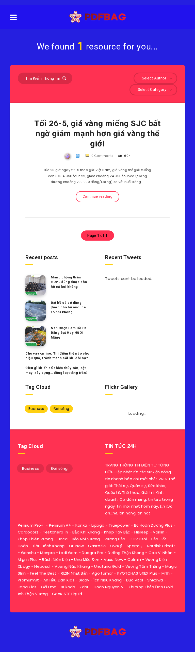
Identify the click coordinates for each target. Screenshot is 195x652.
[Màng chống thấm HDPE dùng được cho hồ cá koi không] (35, 285)
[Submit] (64, 77)
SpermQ (135, 545)
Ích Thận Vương (33, 593)
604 (127, 155)
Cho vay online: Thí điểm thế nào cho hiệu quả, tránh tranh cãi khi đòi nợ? (57, 356)
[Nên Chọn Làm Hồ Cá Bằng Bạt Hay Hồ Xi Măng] (35, 336)
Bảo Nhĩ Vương (86, 539)
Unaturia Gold (107, 566)
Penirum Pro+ (31, 525)
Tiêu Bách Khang (48, 545)
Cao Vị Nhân (160, 552)
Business (36, 408)
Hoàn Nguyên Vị (109, 587)
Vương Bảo (114, 539)
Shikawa (155, 580)
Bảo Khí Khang (86, 532)
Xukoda (68, 587)
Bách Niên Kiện (56, 559)
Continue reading (97, 196)
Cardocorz (28, 532)
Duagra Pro (92, 552)
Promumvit (28, 580)
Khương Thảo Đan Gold (151, 587)
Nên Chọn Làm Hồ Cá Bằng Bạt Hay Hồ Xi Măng (69, 333)
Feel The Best (43, 573)
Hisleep (141, 532)
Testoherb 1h (55, 532)
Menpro (47, 552)
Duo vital (134, 580)
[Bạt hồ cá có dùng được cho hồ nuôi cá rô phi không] (35, 310)
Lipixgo (97, 525)
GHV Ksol (138, 539)
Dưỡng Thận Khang (126, 552)
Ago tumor (102, 573)
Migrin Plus (28, 559)
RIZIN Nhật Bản (74, 573)
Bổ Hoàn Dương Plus (153, 525)
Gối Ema (49, 587)
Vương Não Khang (72, 566)
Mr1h (165, 573)
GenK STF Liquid (67, 593)
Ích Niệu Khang (107, 580)
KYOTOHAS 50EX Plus (137, 573)
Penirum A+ (60, 525)
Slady (84, 580)
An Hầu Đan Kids (59, 580)
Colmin (134, 559)
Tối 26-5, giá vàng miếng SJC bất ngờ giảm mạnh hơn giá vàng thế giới (97, 133)
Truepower (119, 525)
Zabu (84, 587)
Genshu (28, 552)
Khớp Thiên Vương (35, 539)
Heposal (42, 566)
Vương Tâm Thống (143, 566)
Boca (63, 539)
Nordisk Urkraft (161, 545)
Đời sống (61, 408)
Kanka (81, 525)
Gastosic (97, 545)
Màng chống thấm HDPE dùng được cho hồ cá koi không (69, 282)
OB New (76, 545)
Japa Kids (27, 587)
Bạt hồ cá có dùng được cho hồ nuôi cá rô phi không (68, 307)
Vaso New (113, 559)
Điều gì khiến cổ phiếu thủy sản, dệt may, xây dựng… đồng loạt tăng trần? (56, 370)
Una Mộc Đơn (86, 559)
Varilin (158, 532)
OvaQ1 (116, 545)
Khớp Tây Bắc (117, 532)
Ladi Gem (68, 552)
